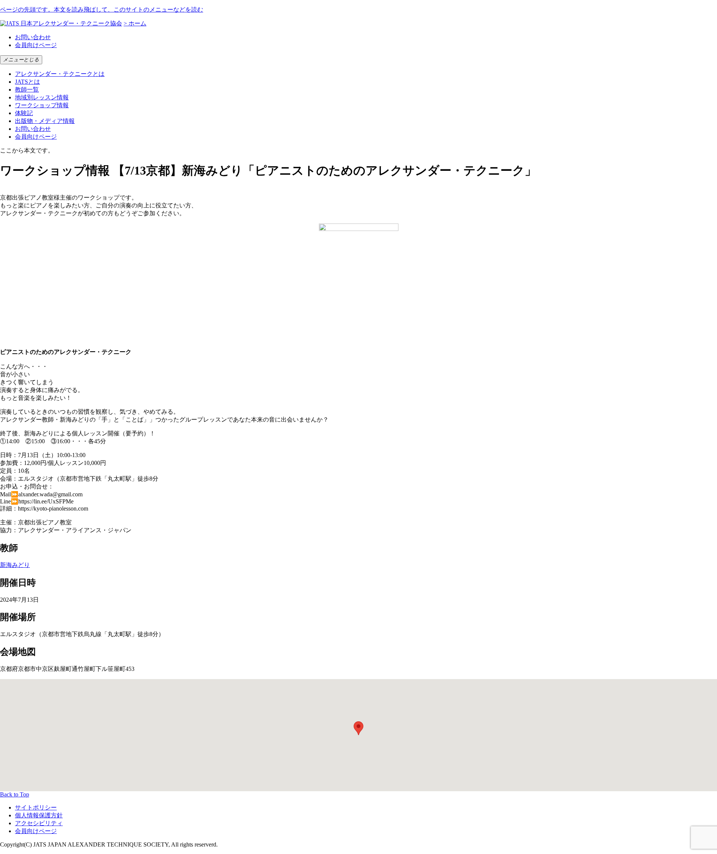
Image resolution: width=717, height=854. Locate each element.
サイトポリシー (36, 807)
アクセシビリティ (39, 823)
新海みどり (15, 565)
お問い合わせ (33, 37)
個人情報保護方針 (39, 815)
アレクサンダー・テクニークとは (60, 74)
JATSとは (27, 81)
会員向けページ (36, 45)
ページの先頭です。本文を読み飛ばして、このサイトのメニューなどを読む (101, 9)
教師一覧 (27, 89)
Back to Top (14, 794)
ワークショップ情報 (42, 105)
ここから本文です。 (27, 150)
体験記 (24, 113)
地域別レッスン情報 (42, 97)
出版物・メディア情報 (45, 121)
